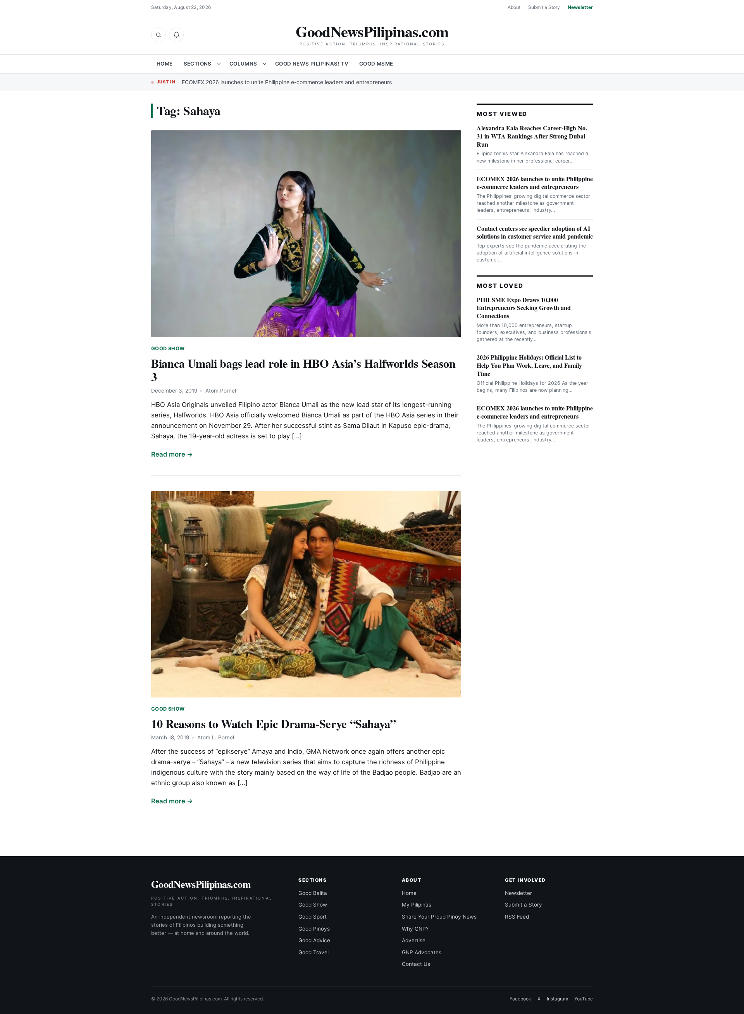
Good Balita (312, 893)
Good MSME (376, 64)
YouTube (583, 999)
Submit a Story (544, 7)
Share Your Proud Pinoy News (439, 917)
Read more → (172, 454)
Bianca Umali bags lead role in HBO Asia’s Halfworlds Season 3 (303, 370)
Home (165, 64)
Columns (243, 64)
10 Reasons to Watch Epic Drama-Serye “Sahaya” (273, 723)
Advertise (413, 940)
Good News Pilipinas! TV (311, 64)
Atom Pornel (220, 391)
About (514, 7)
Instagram (557, 999)
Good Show (167, 348)
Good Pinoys (314, 929)
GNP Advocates (421, 952)
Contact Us (416, 964)
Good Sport (312, 917)
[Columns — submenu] (265, 64)
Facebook (520, 999)
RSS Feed (517, 917)
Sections (198, 64)
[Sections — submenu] (219, 64)
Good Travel (313, 952)
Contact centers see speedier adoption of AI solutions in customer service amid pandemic (535, 232)
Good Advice (314, 940)
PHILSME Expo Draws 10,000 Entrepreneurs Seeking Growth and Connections (524, 307)
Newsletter (580, 7)
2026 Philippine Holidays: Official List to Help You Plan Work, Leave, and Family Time (529, 365)
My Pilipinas (416, 905)
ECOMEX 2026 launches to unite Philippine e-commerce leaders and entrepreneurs (287, 82)
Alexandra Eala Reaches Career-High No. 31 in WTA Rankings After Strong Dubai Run (532, 136)
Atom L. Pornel (215, 737)
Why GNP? (415, 929)
